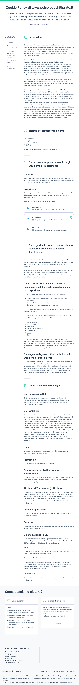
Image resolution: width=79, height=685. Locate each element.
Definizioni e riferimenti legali (11, 67)
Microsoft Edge (31, 331)
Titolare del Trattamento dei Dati (12, 47)
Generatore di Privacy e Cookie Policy (65, 671)
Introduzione (10, 42)
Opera (29, 335)
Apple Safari (30, 326)
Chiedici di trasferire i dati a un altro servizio (21, 627)
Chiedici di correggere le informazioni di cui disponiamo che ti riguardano (21, 616)
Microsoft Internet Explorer (35, 328)
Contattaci (59, 623)
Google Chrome (32, 322)
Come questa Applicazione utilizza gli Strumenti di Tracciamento (12, 54)
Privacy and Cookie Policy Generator (39, 682)
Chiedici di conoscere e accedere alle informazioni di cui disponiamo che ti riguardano (22, 611)
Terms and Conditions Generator (64, 682)
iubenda (18, 678)
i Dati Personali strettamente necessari (58, 678)
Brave (29, 333)
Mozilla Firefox (31, 324)
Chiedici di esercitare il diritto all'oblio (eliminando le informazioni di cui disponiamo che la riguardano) (21, 622)
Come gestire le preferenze (11, 61)
